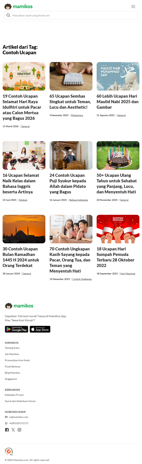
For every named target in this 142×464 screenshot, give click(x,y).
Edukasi (23, 199)
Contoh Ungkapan (82, 279)
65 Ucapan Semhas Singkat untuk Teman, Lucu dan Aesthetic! (70, 101)
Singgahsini (11, 378)
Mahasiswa (77, 115)
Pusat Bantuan (12, 366)
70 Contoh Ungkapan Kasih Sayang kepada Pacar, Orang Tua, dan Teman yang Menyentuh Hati (70, 259)
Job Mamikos (12, 354)
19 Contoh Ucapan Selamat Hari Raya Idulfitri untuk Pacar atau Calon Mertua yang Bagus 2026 (22, 107)
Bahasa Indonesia (78, 199)
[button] (71, 15)
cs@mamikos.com (18, 416)
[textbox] (71, 15)
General (25, 126)
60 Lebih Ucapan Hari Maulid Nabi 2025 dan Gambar (118, 101)
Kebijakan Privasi (14, 394)
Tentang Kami (12, 347)
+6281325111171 (18, 423)
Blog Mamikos (12, 372)
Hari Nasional (127, 273)
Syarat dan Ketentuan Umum (20, 401)
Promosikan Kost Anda (17, 360)
